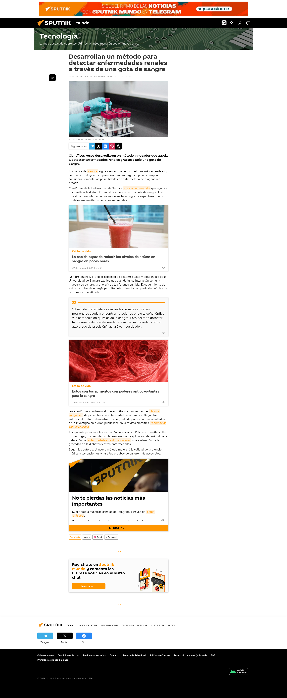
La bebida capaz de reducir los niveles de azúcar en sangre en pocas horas (113, 258)
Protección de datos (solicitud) (190, 655)
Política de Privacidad (134, 655)
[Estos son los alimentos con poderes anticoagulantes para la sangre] (118, 361)
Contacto (114, 655)
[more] (163, 267)
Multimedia (157, 625)
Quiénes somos (45, 655)
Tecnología (75, 537)
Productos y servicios (94, 655)
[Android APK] (238, 672)
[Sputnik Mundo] (55, 27)
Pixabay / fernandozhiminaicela (90, 139)
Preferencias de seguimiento (52, 659)
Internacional (109, 625)
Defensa (142, 625)
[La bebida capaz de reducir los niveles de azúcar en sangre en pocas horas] (118, 226)
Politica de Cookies (160, 655)
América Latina (88, 625)
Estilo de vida (81, 251)
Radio (171, 625)
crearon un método (137, 188)
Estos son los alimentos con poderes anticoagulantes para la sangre (115, 393)
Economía (128, 625)
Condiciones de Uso (68, 655)
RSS (213, 655)
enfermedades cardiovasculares (109, 440)
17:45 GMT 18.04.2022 (80, 76)
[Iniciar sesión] (231, 23)
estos (150, 512)
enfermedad (111, 537)
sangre (92, 171)
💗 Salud (98, 537)
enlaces (78, 515)
